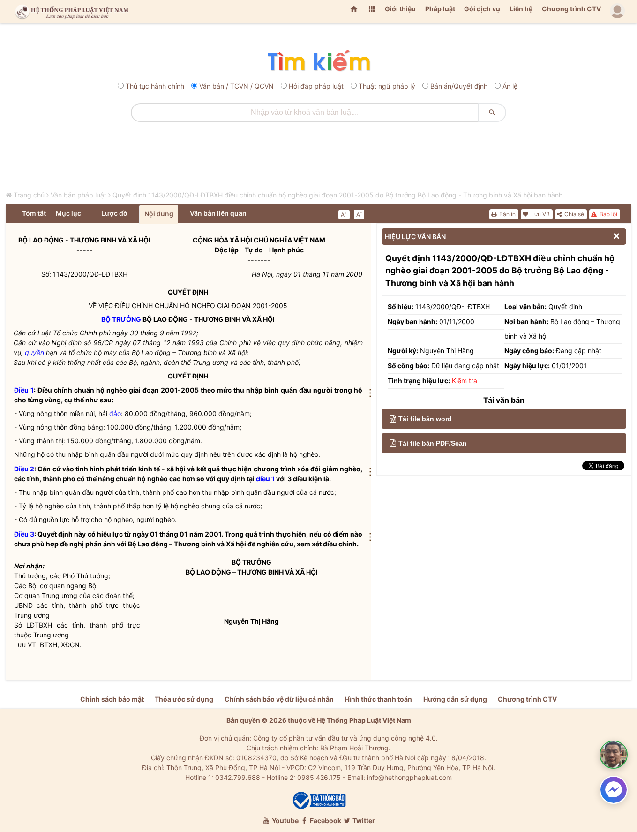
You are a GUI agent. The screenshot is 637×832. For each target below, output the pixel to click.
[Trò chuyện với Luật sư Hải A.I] (614, 755)
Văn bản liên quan (218, 213)
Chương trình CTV (571, 9)
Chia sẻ (573, 214)
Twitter (363, 820)
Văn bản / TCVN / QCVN (236, 86)
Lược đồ (114, 213)
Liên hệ (521, 9)
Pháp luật (440, 9)
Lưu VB (540, 214)
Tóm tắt (34, 213)
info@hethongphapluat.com (409, 777)
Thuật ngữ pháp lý (387, 86)
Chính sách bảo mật (112, 699)
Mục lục (68, 213)
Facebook (324, 820)
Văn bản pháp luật (78, 195)
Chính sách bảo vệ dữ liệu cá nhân (279, 699)
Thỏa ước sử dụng (184, 699)
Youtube (284, 820)
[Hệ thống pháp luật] (69, 11)
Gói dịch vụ (482, 9)
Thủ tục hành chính (155, 86)
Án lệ (509, 86)
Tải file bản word (425, 419)
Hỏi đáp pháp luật (316, 86)
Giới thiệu (400, 9)
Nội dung (158, 214)
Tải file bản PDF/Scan (432, 443)
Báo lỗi (607, 214)
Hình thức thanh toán (378, 699)
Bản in (507, 214)
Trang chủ (29, 195)
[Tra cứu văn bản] (318, 61)
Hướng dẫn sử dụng (455, 699)
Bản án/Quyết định (458, 86)
